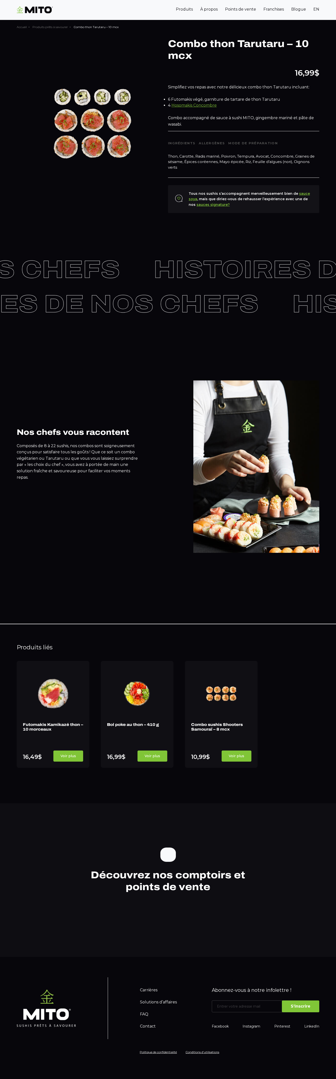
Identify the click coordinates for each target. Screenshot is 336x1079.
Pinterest (282, 1026)
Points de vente (240, 9)
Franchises (273, 9)
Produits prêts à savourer (50, 27)
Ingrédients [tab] (181, 143)
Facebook (220, 1026)
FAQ (144, 1014)
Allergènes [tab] (212, 143)
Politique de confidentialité (158, 1052)
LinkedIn (311, 1026)
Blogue (298, 9)
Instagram (251, 1026)
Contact (148, 1026)
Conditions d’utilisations (202, 1052)
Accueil (22, 27)
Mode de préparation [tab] (253, 143)
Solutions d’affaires (158, 1002)
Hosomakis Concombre (194, 105)
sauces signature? (213, 204)
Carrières (148, 990)
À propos (209, 9)
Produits (184, 9)
